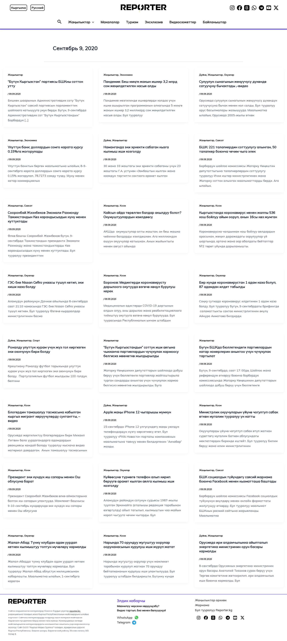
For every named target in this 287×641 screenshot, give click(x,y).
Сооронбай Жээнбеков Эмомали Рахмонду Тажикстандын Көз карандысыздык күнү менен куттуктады (47, 216)
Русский (38, 8)
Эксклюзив (154, 22)
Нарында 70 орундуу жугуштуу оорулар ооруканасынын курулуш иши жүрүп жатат (139, 544)
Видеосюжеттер (182, 22)
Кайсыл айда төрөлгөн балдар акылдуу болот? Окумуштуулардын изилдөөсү (142, 214)
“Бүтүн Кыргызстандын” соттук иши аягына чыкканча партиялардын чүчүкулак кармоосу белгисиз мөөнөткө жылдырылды (141, 351)
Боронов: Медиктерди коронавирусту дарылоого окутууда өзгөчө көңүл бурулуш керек (139, 286)
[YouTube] (268, 7)
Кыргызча (18, 8)
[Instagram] (232, 7)
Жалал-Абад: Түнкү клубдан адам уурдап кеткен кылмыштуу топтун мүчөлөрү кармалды (47, 544)
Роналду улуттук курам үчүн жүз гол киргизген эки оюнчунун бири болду (47, 349)
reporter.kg (74, 611)
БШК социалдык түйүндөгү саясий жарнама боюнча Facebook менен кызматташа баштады (237, 479)
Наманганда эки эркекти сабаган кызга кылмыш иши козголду (136, 149)
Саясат (220, 140)
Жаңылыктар (79, 22)
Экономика (126, 74)
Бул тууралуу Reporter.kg (213, 610)
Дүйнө (202, 74)
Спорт (36, 340)
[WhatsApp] (254, 7)
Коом (123, 205)
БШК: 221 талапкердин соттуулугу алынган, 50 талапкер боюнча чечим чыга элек (237, 149)
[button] (59, 22)
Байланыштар (214, 22)
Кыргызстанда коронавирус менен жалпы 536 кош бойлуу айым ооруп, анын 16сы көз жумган (238, 214)
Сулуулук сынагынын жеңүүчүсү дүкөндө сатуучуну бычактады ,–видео (232, 83)
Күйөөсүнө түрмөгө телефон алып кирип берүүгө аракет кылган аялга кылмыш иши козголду (138, 481)
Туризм (132, 22)
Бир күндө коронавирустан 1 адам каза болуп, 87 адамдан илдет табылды (237, 284)
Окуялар (229, 74)
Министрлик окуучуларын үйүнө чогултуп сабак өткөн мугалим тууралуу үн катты (238, 414)
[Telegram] (261, 7)
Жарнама (202, 605)
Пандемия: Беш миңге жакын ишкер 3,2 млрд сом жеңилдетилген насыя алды (140, 83)
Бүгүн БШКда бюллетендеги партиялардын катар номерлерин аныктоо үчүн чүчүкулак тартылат (235, 351)
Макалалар (110, 22)
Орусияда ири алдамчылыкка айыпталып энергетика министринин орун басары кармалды (233, 546)
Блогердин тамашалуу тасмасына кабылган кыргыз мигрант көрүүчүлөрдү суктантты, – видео (44, 416)
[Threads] (246, 7)
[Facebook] (239, 7)
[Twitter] (276, 7)
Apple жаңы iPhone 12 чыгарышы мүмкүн (137, 412)
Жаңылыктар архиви (211, 600)
